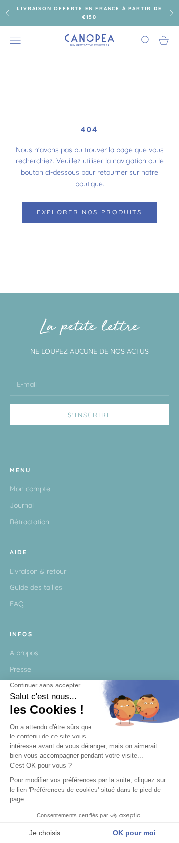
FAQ (17, 603)
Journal (22, 505)
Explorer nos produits (89, 212)
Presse (20, 669)
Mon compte (30, 488)
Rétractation (29, 521)
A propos (24, 652)
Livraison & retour (38, 571)
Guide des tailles (36, 587)
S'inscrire (89, 415)
